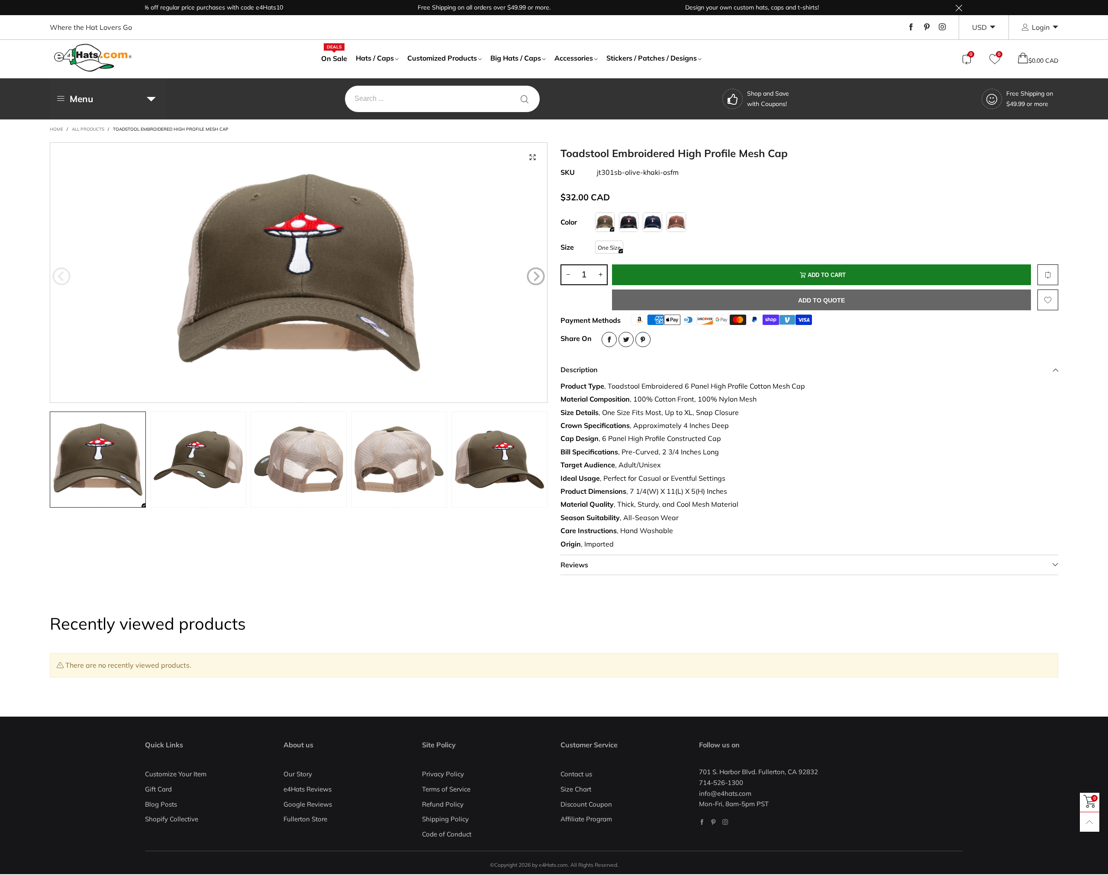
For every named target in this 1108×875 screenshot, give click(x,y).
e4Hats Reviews (307, 789)
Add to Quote (821, 300)
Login (1041, 27)
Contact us (576, 774)
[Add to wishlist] (1047, 300)
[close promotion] (958, 7)
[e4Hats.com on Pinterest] (713, 822)
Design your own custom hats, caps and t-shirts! (718, 7)
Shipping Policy (445, 819)
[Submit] (524, 98)
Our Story (297, 774)
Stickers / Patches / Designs (651, 58)
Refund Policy (443, 804)
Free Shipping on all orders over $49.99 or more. (450, 7)
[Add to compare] (1047, 274)
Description (579, 369)
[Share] (609, 339)
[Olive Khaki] (605, 222)
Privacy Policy (443, 774)
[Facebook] (911, 27)
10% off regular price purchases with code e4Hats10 (176, 7)
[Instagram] (942, 27)
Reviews (574, 564)
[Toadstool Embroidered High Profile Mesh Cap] (298, 272)
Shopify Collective (171, 819)
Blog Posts (161, 804)
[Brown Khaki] (676, 222)
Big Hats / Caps (515, 58)
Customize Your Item (175, 774)
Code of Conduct (446, 834)
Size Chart (575, 789)
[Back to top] (1089, 822)
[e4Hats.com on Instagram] (725, 822)
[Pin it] (643, 339)
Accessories (573, 58)
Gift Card (158, 789)
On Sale (334, 58)
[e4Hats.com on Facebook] (702, 822)
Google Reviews (307, 804)
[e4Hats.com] (93, 57)
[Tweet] (626, 339)
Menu (81, 98)
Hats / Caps (375, 58)
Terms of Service (446, 789)
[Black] (628, 222)
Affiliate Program (586, 819)
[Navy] (652, 222)
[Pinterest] (926, 27)
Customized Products (442, 58)
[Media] (532, 157)
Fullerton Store (305, 819)
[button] (61, 276)
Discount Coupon (586, 804)
